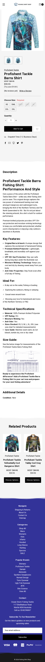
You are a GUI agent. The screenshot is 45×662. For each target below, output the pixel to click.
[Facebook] (5, 143)
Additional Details (14, 392)
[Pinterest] (22, 143)
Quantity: (8, 116)
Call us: (22, 610)
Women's (22, 534)
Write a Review (25, 91)
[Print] (13, 143)
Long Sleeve (22, 545)
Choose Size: (14, 100)
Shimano (22, 564)
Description (10, 172)
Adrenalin (22, 572)
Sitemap (22, 518)
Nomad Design (22, 577)
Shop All (22, 528)
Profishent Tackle (22, 566)
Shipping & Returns (22, 510)
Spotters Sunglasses (22, 575)
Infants (22, 539)
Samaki (23, 569)
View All (22, 591)
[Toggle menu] (3, 4)
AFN (22, 586)
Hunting (23, 548)
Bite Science (22, 589)
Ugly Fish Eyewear (22, 583)
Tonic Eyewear (22, 580)
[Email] (9, 143)
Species (22, 550)
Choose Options (11, 480)
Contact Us (22, 515)
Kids (22, 537)
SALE (22, 553)
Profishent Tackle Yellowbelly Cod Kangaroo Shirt (12, 463)
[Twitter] (18, 143)
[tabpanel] (33, 458)
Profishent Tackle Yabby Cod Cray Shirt (33, 463)
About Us (22, 512)
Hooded (22, 542)
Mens (22, 531)
